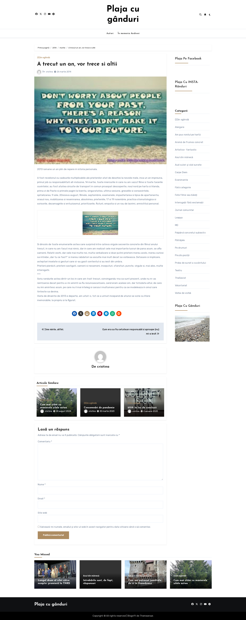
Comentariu (45, 441)
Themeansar (146, 615)
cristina (49, 72)
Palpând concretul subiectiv (190, 232)
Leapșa (179, 217)
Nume (42, 484)
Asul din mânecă (184, 157)
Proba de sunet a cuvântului (190, 262)
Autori (109, 33)
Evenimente (181, 180)
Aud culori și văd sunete (188, 164)
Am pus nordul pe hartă (188, 134)
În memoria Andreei (129, 33)
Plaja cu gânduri (50, 604)
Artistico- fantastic (186, 149)
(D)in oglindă (43, 58)
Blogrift (132, 615)
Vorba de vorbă (183, 293)
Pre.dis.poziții (182, 255)
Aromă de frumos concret (189, 142)
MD (176, 225)
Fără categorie (183, 187)
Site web (42, 512)
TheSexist (180, 278)
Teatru (178, 270)
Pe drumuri (181, 247)
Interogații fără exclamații (189, 202)
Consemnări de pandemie (99, 407)
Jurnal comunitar (184, 210)
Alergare (179, 127)
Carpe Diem (181, 172)
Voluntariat (181, 285)
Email (41, 498)
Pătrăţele (180, 240)
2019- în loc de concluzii (142, 407)
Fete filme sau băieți (186, 195)
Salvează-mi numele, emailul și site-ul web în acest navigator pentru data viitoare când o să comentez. (95, 527)
